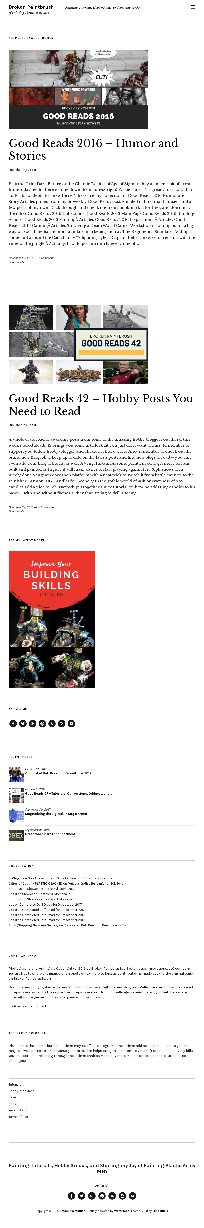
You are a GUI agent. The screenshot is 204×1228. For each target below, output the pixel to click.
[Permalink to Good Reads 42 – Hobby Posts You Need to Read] (78, 382)
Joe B (32, 170)
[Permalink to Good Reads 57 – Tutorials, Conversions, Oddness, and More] (16, 795)
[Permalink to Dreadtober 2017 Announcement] (16, 835)
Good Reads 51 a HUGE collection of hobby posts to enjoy (70, 878)
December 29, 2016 (21, 258)
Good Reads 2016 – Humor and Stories (93, 149)
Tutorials (15, 1084)
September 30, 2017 (37, 809)
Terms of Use (18, 1117)
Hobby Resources (21, 1091)
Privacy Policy (18, 1110)
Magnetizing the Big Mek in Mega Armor (56, 814)
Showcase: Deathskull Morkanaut (51, 889)
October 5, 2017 (35, 789)
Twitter (81, 1199)
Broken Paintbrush (31, 7)
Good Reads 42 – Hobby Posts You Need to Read (101, 405)
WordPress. (122, 1211)
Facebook (71, 1199)
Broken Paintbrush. (73, 1211)
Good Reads (16, 262)
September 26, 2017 (37, 830)
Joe (11, 904)
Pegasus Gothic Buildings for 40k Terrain (97, 883)
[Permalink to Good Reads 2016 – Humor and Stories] (78, 127)
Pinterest (102, 1199)
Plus (92, 1199)
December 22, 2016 (21, 507)
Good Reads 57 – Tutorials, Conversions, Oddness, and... (68, 793)
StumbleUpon (112, 1199)
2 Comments (46, 258)
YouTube (132, 1199)
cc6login (15, 878)
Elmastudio (160, 1211)
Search (14, 1097)
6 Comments (46, 507)
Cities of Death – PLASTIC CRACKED (35, 883)
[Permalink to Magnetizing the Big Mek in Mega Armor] (16, 815)
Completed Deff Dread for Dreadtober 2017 (58, 773)
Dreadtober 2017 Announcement (50, 834)
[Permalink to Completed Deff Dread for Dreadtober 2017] (16, 774)
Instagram (122, 1199)
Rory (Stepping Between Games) (33, 925)
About (13, 1104)
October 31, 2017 (36, 769)
